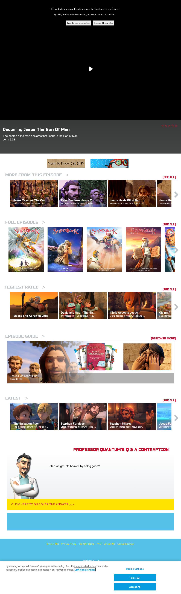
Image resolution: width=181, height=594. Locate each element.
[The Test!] (67, 249)
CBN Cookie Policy (85, 569)
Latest (16, 398)
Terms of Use (52, 543)
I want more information (78, 23)
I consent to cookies (103, 23)
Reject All (135, 577)
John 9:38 (9, 139)
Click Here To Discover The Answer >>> (42, 504)
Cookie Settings (125, 543)
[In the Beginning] (28, 249)
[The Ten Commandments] (145, 249)
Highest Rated (25, 287)
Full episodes (25, 222)
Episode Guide (25, 336)
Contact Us (109, 543)
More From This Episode (37, 175)
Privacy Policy (68, 543)
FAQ (99, 543)
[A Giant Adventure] (106, 249)
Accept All (135, 586)
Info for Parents (86, 543)
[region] (90, 577)
